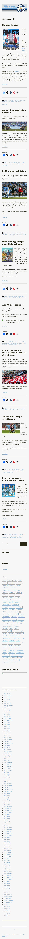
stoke (4, 645)
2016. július (7, 793)
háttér (9, 614)
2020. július (7, 726)
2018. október (7, 753)
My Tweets (5, 569)
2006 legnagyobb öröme (14, 171)
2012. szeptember (8, 877)
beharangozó (6, 595)
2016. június (7, 795)
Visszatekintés (22, 100)
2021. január (7, 724)
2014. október (7, 831)
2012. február (7, 891)
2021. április (7, 722)
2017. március (7, 778)
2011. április (7, 910)
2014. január (7, 847)
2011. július (6, 904)
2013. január (7, 869)
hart (4, 614)
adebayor (21, 583)
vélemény (5, 655)
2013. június (7, 860)
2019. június (7, 747)
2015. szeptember (8, 810)
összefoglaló (13, 662)
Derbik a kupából (10, 25)
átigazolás (5, 662)
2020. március (7, 732)
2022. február (7, 718)
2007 (21, 534)
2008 (21, 408)
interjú (21, 614)
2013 (15, 580)
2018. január (7, 760)
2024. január (7, 701)
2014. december (8, 827)
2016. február (7, 802)
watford (12, 655)
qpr (24, 638)
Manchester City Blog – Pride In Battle (10, 935)
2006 (20, 233)
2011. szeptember (8, 900)
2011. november (8, 896)
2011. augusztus (8, 902)
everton (13, 607)
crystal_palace (17, 599)
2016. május (7, 797)
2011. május (7, 908)
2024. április (7, 699)
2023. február (7, 709)
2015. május (7, 818)
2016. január (7, 804)
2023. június (7, 707)
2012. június (7, 883)
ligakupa (19, 101)
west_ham (14, 657)
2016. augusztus (8, 791)
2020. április (7, 730)
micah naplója (6, 631)
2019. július (7, 745)
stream (10, 645)
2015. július (7, 814)
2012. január (7, 892)
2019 (4, 583)
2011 (4, 580)
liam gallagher (6, 621)
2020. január (7, 735)
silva (18, 640)
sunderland (18, 470)
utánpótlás (11, 650)
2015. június (7, 816)
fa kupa (15, 101)
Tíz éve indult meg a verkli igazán (12, 417)
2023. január (7, 711)
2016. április (7, 799)
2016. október (7, 787)
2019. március (7, 749)
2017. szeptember (8, 768)
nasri (4, 633)
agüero (4, 585)
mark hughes (8, 470)
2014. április (7, 841)
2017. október (7, 766)
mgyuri (5, 100)
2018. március (7, 757)
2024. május (7, 697)
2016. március (7, 801)
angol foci (12, 585)
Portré (16, 341)
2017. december (8, 762)
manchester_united (7, 626)
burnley (5, 597)
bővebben (4, 84)
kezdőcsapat (6, 616)
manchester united (14, 103)
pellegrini (12, 635)
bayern (18, 592)
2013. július (6, 858)
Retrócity (17, 100)
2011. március (7, 912)
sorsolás (5, 643)
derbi (12, 101)
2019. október (7, 741)
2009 (20, 469)
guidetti (16, 611)
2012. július (7, 881)
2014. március (7, 843)
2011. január (7, 915)
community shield (6, 101)
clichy (17, 597)
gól (22, 611)
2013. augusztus (8, 856)
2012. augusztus (8, 879)
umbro (4, 650)
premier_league (16, 638)
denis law (4, 343)
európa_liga (6, 607)
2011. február (7, 914)
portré (18, 635)
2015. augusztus (8, 812)
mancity (20, 234)
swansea (5, 647)
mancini (17, 626)
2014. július (7, 837)
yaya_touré (15, 659)
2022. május (7, 712)
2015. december (8, 806)
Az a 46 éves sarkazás (13, 305)
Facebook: (6, 552)
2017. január (7, 781)
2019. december (8, 737)
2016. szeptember (8, 789)
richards (12, 640)
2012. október (7, 875)
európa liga (15, 604)
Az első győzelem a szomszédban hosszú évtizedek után (14, 352)
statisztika (21, 643)
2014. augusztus (8, 835)
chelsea (11, 597)
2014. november (8, 829)
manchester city (5, 103)
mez (11, 628)
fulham (10, 611)
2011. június (7, 906)
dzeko (10, 602)
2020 (10, 583)
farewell (5, 609)
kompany (14, 616)
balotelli (5, 592)
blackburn (14, 595)
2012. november (8, 873)
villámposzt (11, 652)
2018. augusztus (8, 755)
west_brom (5, 657)
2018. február (7, 758)
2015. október (7, 808)
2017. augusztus (8, 770)
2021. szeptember (8, 720)
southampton (13, 643)
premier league (6, 638)
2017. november (8, 764)
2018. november (8, 751)
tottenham (12, 647)
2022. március (7, 716)
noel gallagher (19, 633)
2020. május (7, 728)
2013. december (8, 848)
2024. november (8, 695)
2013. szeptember (8, 854)
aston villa (5, 587)
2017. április (7, 776)
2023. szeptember (8, 705)
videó (4, 652)
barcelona (12, 592)
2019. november (8, 739)
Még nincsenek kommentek (17, 235)
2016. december (8, 783)
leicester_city (14, 619)
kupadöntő (21, 616)
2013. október (7, 852)
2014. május (7, 839)
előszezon (17, 602)
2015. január (7, 825)
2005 (20, 162)
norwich (12, 297)
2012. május (7, 885)
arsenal (18, 585)
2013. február (7, 868)
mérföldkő (15, 631)
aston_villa (13, 587)
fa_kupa (12, 609)
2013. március (7, 866)
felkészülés (19, 609)
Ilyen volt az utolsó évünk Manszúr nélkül (13, 479)
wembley (19, 655)
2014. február (7, 845)
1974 (24, 341)
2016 (20, 580)
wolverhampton (6, 659)
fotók (4, 611)
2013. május (7, 862)
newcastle (11, 633)
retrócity (17, 71)
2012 (9, 580)
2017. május (7, 774)
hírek (15, 614)
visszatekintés (5, 537)
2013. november (8, 850)
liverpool (21, 621)
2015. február (7, 824)
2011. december (8, 894)
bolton (21, 595)
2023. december (8, 703)
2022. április (7, 714)
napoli (21, 631)
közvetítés (5, 619)
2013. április (7, 864)
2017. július (6, 772)
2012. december (8, 871)
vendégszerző (19, 536)
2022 (15, 583)
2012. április (7, 887)
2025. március (7, 693)
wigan (21, 657)
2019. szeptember (8, 743)
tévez (19, 647)
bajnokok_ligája (16, 590)
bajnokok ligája (6, 590)
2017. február (7, 779)
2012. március (7, 889)
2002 (20, 296)
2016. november (8, 785)
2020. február (7, 734)
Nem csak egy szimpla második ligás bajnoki (13, 242)
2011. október (7, 898)
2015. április (7, 820)
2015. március (7, 822)
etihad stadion (6, 604)
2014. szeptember (8, 833)
